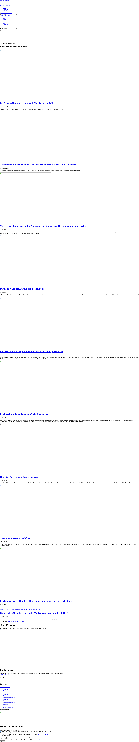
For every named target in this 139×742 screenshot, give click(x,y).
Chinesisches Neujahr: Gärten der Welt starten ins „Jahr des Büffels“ (34, 613)
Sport (32, 628)
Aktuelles (5, 10)
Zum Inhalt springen (4, 0)
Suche (1, 14)
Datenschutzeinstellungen (9, 692)
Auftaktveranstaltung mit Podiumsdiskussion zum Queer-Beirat (31, 351)
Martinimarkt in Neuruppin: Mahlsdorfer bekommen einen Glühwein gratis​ (38, 164)
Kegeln (6, 673)
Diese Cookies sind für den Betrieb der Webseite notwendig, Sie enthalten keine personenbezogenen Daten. (26, 731)
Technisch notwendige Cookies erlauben (9, 730)
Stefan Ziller (28, 628)
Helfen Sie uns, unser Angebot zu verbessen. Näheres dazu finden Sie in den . (26, 734)
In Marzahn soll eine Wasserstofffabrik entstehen (24, 414)
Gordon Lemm (22, 628)
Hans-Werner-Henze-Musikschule (27, 673)
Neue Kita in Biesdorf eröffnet (15, 538)
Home (4, 8)
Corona (17, 628)
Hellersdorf (52, 673)
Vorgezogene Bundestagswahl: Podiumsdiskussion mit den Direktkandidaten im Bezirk (43, 226)
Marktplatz (5, 9)
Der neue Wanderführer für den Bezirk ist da (22, 288)
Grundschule (11, 628)
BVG (15, 628)
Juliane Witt (36, 628)
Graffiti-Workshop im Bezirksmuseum (19, 477)
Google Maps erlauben (5, 735)
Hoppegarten (46, 673)
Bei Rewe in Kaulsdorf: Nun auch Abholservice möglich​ (27, 103)
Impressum (5, 689)
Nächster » (22, 621)
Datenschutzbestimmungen (43, 734)
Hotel (9, 673)
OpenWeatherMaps (4, 738)
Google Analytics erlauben (6, 732)
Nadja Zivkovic (42, 628)
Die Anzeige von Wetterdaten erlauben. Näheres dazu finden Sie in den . (24, 739)
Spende (56, 673)
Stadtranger (2, 673)
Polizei (1, 628)
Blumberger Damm (15, 673)
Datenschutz (6, 690)
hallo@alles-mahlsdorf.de (18, 681)
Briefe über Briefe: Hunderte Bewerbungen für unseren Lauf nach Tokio (36, 601)
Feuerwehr (5, 628)
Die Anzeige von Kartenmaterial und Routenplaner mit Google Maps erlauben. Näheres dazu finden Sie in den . (33, 737)
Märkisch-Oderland (39, 673)
